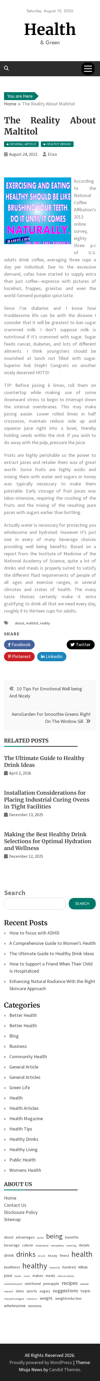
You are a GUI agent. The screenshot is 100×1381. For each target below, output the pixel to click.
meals (50, 1275)
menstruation (66, 1276)
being (54, 1236)
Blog (14, 1036)
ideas (83, 1267)
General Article (23, 1067)
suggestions (65, 1291)
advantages (25, 1237)
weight (46, 1298)
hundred (69, 1267)
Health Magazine (26, 1118)
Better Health (23, 1015)
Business (18, 1046)
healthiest (12, 1267)
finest (64, 1255)
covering (71, 1245)
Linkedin (53, 656)
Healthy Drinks (23, 1139)
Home (10, 1198)
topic (85, 1291)
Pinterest (21, 656)
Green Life (19, 1087)
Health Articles (24, 1108)
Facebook (20, 644)
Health (50, 29)
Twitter (83, 644)
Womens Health (25, 1170)
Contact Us (15, 1205)
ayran (40, 1237)
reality (45, 623)
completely (57, 1245)
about (19, 623)
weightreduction (68, 1298)
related (84, 1284)
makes (38, 1275)
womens (35, 1305)
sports (31, 1291)
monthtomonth (13, 1284)
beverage (12, 1245)
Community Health (28, 1056)
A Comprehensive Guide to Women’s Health (52, 943)
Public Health (22, 1160)
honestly (55, 1267)
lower (18, 1276)
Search (14, 892)
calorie (27, 1245)
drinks (25, 1254)
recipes (70, 1283)
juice (8, 1275)
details (84, 1245)
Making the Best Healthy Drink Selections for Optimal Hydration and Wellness (47, 841)
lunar (27, 1276)
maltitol (32, 623)
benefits (72, 1237)
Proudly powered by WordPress (41, 1362)
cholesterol (42, 1245)
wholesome (15, 1305)
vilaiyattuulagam (14, 1298)
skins (20, 1291)
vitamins (32, 1298)
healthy (34, 1266)
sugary (44, 1291)
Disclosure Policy (21, 1212)
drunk (41, 1256)
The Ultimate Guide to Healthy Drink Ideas (51, 953)
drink (9, 1255)
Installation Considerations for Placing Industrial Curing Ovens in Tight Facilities (46, 799)
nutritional (33, 1283)
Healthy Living (23, 1149)
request (8, 1291)
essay (52, 1255)
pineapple (51, 1283)
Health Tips (20, 1129)
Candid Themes (64, 1369)
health (82, 1254)
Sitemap (12, 1219)
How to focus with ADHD (34, 933)
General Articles (25, 1077)
